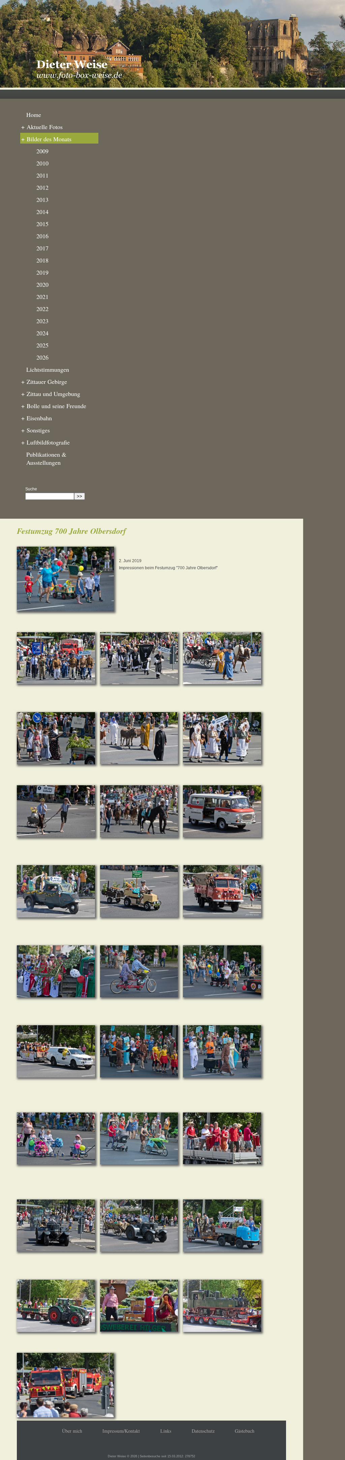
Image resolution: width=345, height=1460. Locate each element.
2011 (42, 175)
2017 (42, 248)
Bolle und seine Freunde (53, 406)
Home (33, 115)
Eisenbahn (36, 418)
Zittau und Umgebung (50, 394)
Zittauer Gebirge (44, 381)
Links (165, 1431)
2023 (42, 321)
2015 (42, 224)
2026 (42, 357)
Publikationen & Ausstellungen (46, 458)
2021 (42, 297)
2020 (42, 284)
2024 (42, 333)
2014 (42, 212)
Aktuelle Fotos (42, 127)
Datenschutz (203, 1431)
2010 (42, 163)
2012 (42, 187)
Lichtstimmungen (47, 369)
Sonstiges (35, 430)
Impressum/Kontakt (121, 1431)
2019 (42, 272)
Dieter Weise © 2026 (122, 1456)
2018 (42, 260)
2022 (42, 309)
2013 (42, 199)
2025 (42, 345)
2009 (42, 151)
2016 (42, 236)
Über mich (72, 1431)
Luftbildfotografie (45, 442)
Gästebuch (244, 1431)
